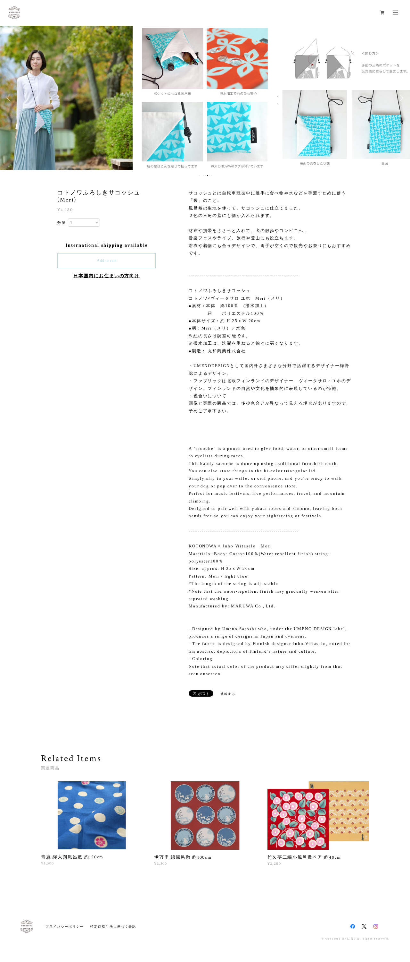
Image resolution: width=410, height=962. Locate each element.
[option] (83, 98)
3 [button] (207, 175)
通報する (228, 694)
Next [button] (400, 98)
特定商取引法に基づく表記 (113, 926)
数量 (61, 222)
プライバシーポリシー (64, 926)
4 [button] (211, 175)
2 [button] (203, 175)
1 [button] (199, 175)
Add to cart (106, 260)
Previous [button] (9, 98)
